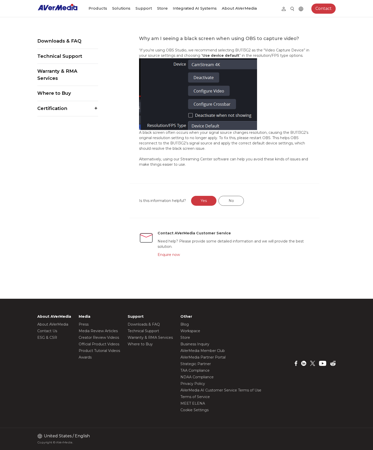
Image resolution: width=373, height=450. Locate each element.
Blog (184, 324)
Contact (323, 8)
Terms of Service (195, 397)
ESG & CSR (47, 337)
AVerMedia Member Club (202, 350)
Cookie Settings (194, 410)
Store (162, 8)
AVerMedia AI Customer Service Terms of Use (220, 390)
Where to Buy (54, 93)
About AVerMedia (239, 8)
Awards (85, 357)
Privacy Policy (192, 383)
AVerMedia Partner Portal (203, 357)
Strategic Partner (195, 364)
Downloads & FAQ (59, 41)
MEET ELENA (192, 403)
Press (84, 324)
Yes (204, 200)
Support (143, 8)
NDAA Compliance (197, 377)
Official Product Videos (99, 344)
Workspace (190, 331)
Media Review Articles (98, 331)
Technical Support (59, 56)
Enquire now (169, 254)
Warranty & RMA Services (57, 74)
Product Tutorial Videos (99, 350)
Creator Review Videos (99, 337)
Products (98, 8)
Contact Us (47, 331)
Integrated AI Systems (195, 8)
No (231, 200)
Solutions (121, 8)
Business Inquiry (194, 344)
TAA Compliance (195, 370)
